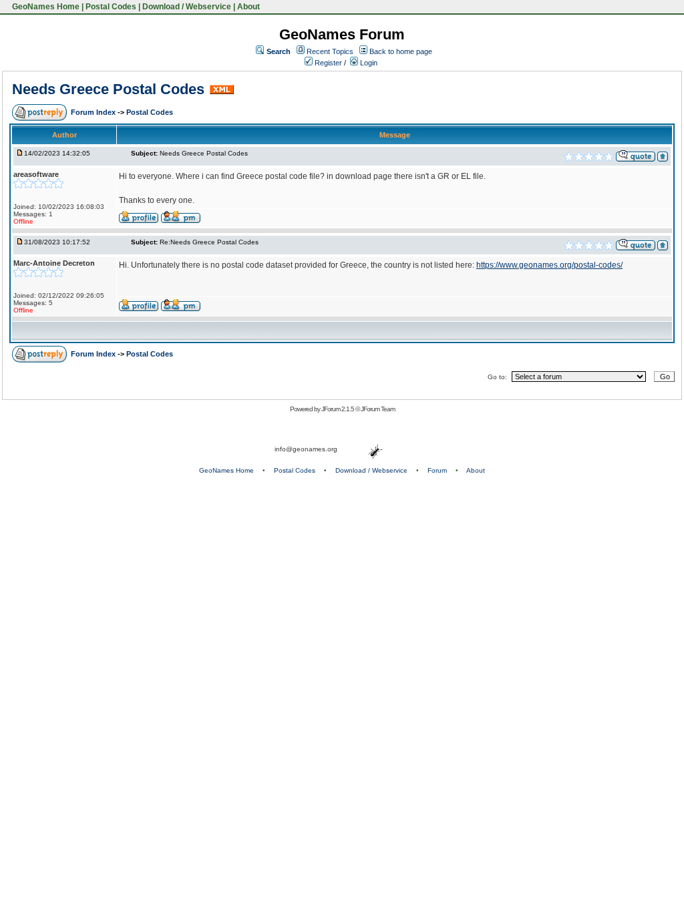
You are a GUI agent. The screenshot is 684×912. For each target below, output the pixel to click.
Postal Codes (111, 6)
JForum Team (378, 409)
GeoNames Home (44, 6)
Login (367, 63)
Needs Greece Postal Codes (108, 89)
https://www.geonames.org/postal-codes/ (549, 265)
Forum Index (94, 112)
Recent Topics (330, 51)
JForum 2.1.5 (338, 409)
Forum (437, 470)
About (248, 6)
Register (327, 63)
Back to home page (400, 51)
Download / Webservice (186, 6)
